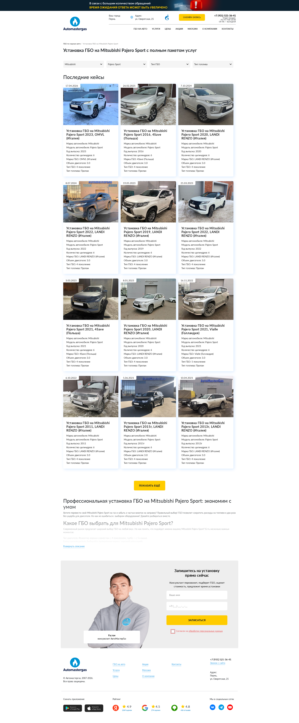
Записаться (197, 620)
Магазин (193, 29)
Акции (179, 29)
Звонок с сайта (217, 663)
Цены (168, 29)
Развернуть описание (74, 546)
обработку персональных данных (206, 631)
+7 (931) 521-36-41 (225, 15)
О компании (209, 29)
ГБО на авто (140, 29)
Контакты (227, 29)
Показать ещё (149, 485)
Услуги (156, 29)
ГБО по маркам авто (72, 44)
